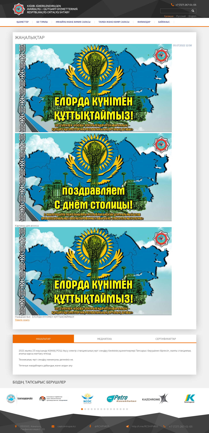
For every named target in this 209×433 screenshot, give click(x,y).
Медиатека (104, 338)
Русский (181, 16)
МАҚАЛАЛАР (43, 338)
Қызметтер (22, 22)
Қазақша (169, 16)
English (192, 16)
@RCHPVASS (102, 426)
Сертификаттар (165, 338)
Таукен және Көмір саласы (114, 22)
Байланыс (164, 22)
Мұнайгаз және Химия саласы (73, 22)
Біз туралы (42, 22)
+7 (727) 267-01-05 (186, 4)
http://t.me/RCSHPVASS (145, 426)
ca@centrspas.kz (67, 426)
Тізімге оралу (22, 319)
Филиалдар (143, 22)
